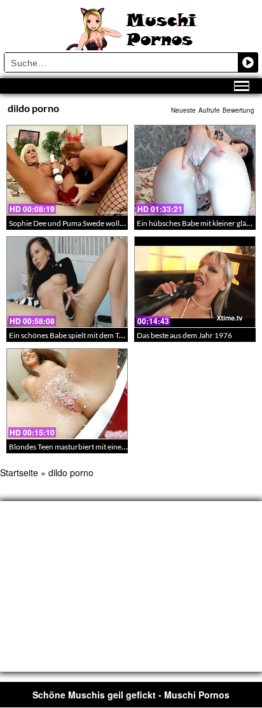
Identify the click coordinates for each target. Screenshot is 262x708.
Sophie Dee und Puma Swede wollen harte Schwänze (95, 223)
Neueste (183, 110)
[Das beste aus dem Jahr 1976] (195, 281)
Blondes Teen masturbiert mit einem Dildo (78, 446)
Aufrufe (209, 110)
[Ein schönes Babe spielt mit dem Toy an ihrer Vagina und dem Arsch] (67, 281)
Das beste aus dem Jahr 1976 (184, 335)
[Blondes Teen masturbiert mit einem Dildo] (67, 393)
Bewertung (238, 110)
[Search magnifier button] (248, 62)
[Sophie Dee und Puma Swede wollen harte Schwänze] (67, 170)
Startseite (19, 472)
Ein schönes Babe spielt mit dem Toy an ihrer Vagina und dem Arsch (119, 335)
